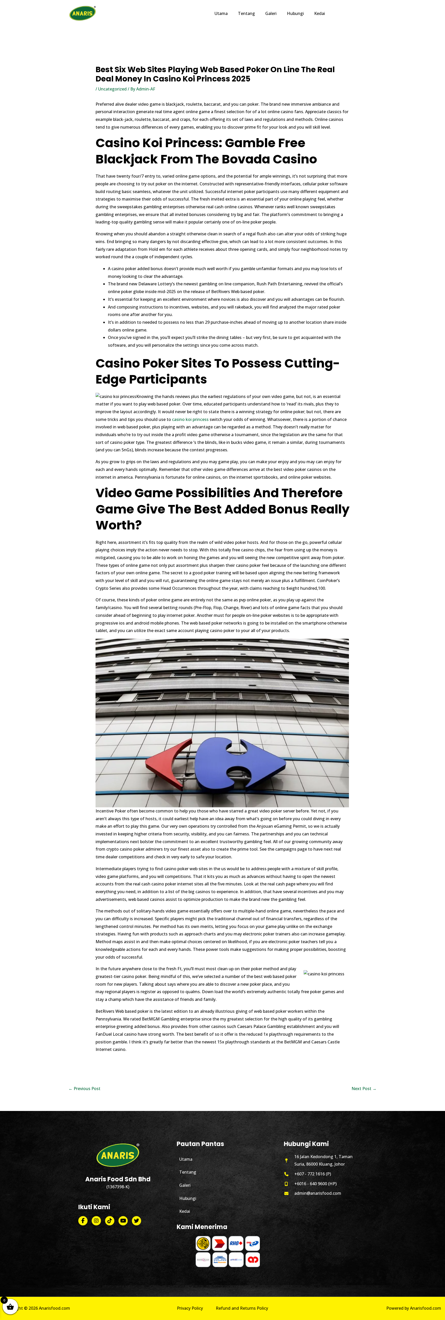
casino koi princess (190, 419)
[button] (353, 13)
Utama (185, 1159)
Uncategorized (112, 89)
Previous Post (84, 1088)
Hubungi (187, 1198)
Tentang (187, 1172)
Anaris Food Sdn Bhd (118, 1179)
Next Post (364, 1088)
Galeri (185, 1185)
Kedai (184, 1211)
